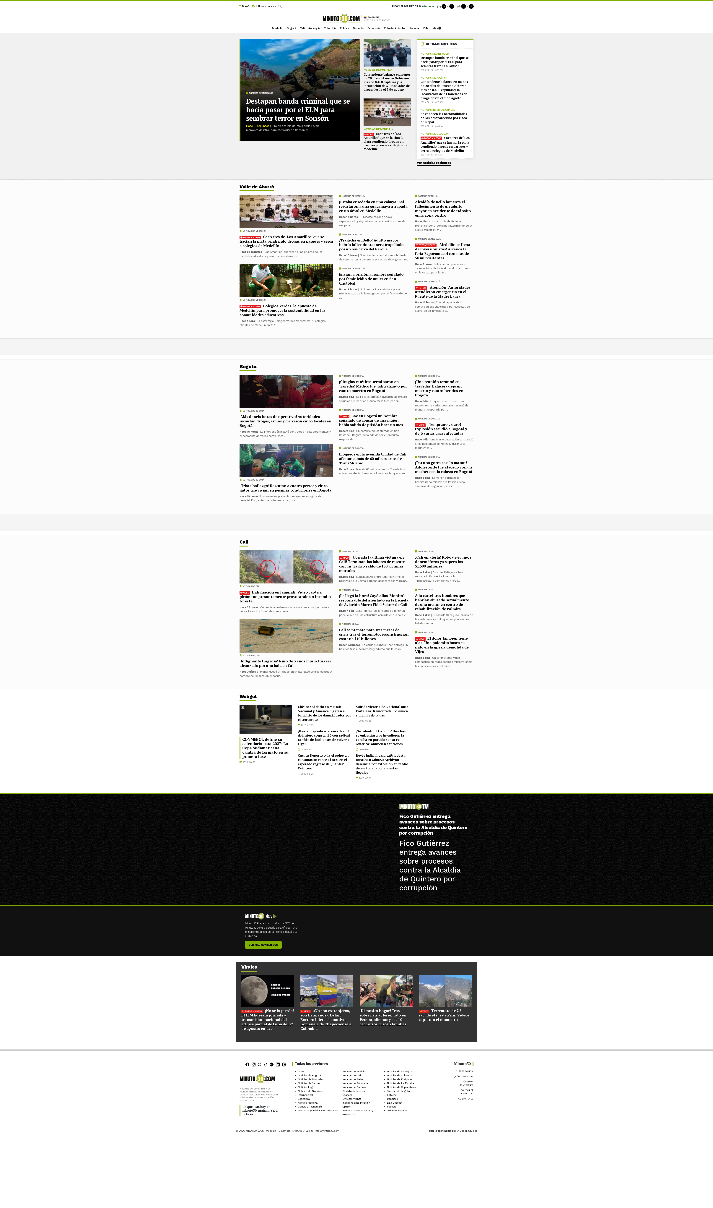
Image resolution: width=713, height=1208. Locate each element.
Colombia (330, 28)
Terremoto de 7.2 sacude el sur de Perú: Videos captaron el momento (444, 1015)
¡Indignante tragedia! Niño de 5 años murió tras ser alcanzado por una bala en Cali (285, 663)
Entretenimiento (394, 28)
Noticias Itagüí (306, 1087)
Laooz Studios (468, 1130)
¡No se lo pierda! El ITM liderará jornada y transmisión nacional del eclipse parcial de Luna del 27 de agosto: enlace (267, 1019)
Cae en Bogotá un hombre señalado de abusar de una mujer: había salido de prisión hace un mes (371, 420)
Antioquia (314, 28)
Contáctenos (465, 1098)
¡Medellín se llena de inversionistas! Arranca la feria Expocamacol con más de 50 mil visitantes (442, 251)
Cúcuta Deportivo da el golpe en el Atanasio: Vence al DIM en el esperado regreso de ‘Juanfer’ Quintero (323, 761)
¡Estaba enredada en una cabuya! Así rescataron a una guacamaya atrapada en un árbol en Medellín (373, 206)
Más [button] (435, 28)
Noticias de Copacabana (401, 1087)
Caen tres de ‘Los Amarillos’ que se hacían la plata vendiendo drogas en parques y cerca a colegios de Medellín (385, 141)
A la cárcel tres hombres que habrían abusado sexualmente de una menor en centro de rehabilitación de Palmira (442, 602)
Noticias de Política (378, 69)
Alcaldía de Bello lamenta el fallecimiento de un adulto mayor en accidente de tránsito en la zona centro (443, 208)
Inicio (301, 1071)
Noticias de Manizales (311, 1079)
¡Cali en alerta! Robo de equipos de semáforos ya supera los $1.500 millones (443, 561)
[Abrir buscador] (280, 6)
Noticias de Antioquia (261, 93)
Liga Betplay (394, 1102)
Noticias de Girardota (310, 1090)
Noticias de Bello (428, 196)
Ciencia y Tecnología (310, 1106)
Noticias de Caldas (309, 1083)
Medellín (277, 28)
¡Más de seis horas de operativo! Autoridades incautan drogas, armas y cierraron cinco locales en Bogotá (285, 421)
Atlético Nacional (308, 1102)
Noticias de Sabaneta (355, 1083)
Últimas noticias (265, 6)
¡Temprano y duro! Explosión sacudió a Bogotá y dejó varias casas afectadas (441, 429)
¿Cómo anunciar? (463, 1076)
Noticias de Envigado (399, 1079)
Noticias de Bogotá (429, 376)
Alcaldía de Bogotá (398, 1090)
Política (344, 28)
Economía (373, 28)
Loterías (392, 1094)
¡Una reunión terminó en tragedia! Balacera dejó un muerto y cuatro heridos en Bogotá (439, 388)
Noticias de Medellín (378, 129)
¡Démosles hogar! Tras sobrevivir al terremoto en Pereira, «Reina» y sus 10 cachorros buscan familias (383, 1017)
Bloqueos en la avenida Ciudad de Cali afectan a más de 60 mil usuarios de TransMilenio (372, 459)
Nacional (413, 28)
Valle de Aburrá (257, 186)
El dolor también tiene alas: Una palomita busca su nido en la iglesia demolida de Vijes (442, 644)
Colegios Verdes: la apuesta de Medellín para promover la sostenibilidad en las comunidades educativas (282, 310)
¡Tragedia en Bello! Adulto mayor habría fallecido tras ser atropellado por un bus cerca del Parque (371, 245)
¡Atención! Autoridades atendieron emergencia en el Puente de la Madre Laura (442, 292)
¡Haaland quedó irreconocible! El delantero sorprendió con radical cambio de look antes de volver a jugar (324, 737)
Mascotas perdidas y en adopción (318, 1110)
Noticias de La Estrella (400, 1083)
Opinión (346, 1106)
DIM (426, 28)
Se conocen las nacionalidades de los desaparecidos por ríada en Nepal (444, 118)
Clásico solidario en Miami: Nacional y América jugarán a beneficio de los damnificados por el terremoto (324, 713)
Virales (249, 967)
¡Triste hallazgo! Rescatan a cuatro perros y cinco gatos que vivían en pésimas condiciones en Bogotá (285, 488)
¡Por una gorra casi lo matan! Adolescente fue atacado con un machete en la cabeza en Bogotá (443, 467)
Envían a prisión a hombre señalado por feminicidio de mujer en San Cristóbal (371, 279)
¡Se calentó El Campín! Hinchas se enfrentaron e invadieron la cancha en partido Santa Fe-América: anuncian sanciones (381, 737)
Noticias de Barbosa (354, 1087)
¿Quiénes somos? (463, 1071)
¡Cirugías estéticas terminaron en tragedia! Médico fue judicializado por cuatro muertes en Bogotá (373, 386)
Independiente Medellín (356, 1102)
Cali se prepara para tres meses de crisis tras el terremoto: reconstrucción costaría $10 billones (374, 634)
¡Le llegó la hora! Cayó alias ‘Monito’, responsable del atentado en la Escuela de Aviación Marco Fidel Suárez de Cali (373, 600)
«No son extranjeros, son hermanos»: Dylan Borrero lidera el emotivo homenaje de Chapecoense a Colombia (325, 1019)
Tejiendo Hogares (397, 1110)
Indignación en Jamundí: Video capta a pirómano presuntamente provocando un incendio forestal (285, 596)
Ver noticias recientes (434, 163)
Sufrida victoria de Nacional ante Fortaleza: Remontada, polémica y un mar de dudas (382, 710)
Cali (302, 28)
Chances (347, 1094)
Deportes (392, 1098)
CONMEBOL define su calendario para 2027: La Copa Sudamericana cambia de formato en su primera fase (265, 748)
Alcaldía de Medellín (354, 1090)
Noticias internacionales (438, 109)
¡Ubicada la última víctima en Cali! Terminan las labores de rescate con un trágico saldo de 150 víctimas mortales (372, 563)
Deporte (358, 28)
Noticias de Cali (426, 551)
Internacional (305, 1094)
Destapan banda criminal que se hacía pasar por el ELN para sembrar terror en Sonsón (298, 109)
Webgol (248, 696)
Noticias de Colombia (399, 1075)
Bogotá (291, 28)
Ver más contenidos (263, 944)
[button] (243, 6)
